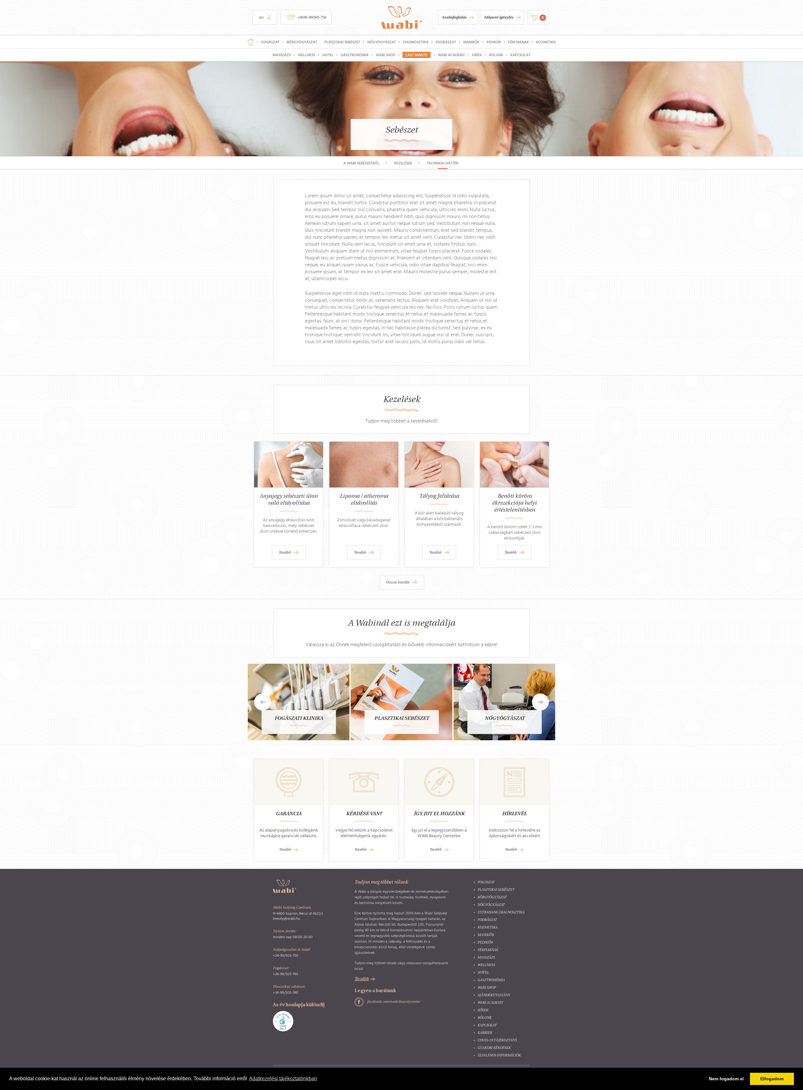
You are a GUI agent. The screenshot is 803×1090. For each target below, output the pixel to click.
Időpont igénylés (498, 17)
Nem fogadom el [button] (726, 1078)
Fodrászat (446, 42)
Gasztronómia (355, 55)
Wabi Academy (451, 55)
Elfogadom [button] (772, 1078)
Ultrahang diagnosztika (500, 912)
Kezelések (403, 163)
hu (261, 17)
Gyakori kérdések (494, 1048)
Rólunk (496, 55)
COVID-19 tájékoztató (497, 1040)
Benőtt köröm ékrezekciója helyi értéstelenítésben (514, 503)
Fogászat (270, 42)
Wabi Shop (385, 55)
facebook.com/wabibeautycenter (393, 1002)
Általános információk (499, 1055)
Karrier (484, 1033)
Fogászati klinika (298, 718)
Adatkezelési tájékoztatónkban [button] (283, 1078)
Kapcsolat (520, 55)
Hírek (477, 55)
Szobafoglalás (454, 17)
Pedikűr (494, 42)
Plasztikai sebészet (342, 42)
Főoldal (250, 42)
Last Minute (417, 55)
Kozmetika (546, 42)
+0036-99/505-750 (311, 17)
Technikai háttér (442, 163)
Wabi (401, 17)
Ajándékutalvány (493, 995)
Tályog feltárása (439, 496)
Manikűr (471, 42)
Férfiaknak (518, 42)
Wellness (306, 55)
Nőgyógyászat (381, 42)
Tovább (285, 553)
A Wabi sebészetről (361, 163)
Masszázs (282, 55)
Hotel (327, 55)
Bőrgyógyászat (302, 42)
